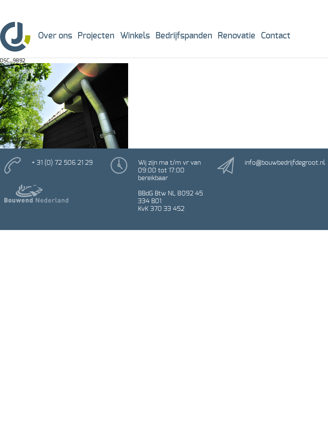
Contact (275, 36)
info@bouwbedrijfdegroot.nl (285, 163)
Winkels (135, 36)
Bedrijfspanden (183, 36)
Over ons (55, 36)
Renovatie (236, 36)
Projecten (96, 36)
